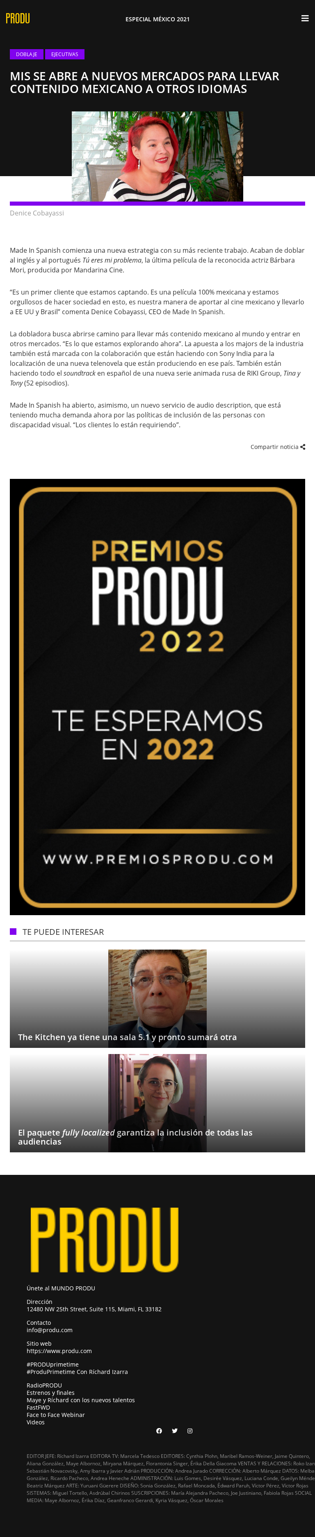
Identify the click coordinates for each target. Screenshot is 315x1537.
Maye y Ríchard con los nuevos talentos (81, 1400)
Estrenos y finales (51, 1392)
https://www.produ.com (59, 1351)
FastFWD (38, 1407)
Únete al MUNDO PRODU (61, 1288)
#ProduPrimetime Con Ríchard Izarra (77, 1372)
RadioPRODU (44, 1385)
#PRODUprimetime (53, 1364)
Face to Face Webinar (56, 1415)
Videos (36, 1422)
